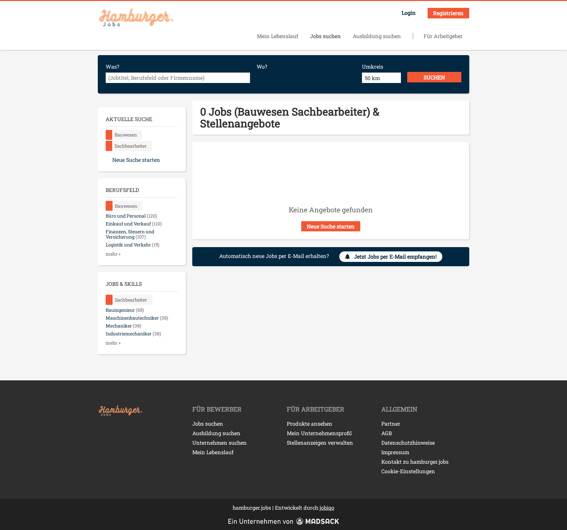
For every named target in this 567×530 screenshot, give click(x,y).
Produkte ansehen (309, 423)
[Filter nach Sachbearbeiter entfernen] (109, 300)
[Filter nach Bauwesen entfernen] (109, 206)
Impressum (395, 452)
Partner (390, 423)
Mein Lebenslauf (277, 35)
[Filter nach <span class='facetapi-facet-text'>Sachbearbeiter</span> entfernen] (109, 146)
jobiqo (327, 507)
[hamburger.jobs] (135, 18)
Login (409, 12)
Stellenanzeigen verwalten (320, 442)
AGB (386, 433)
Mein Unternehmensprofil (319, 433)
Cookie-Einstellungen (408, 471)
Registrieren (448, 13)
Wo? (262, 66)
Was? (112, 66)
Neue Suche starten (331, 226)
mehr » (113, 254)
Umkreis (372, 66)
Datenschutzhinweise (408, 442)
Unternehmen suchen (219, 442)
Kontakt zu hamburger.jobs (415, 461)
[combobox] (178, 78)
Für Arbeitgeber (443, 35)
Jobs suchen (325, 35)
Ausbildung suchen (377, 35)
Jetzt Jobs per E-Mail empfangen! (395, 256)
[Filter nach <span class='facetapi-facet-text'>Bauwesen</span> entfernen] (109, 135)
